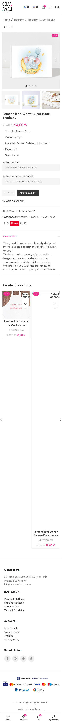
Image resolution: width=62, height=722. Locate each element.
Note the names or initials (18, 176)
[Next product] (12, 27)
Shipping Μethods (14, 603)
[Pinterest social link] (23, 658)
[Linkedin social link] (21, 223)
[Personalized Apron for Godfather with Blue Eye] (46, 410)
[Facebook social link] (4, 223)
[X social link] (8, 223)
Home (6, 19)
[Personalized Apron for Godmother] (16, 305)
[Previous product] (4, 27)
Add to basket (27, 193)
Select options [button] (25, 295)
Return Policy (11, 607)
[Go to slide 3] (32, 86)
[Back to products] (8, 27)
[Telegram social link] (25, 223)
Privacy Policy (11, 640)
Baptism (19, 19)
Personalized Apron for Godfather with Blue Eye (46, 535)
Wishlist (8, 636)
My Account (10, 628)
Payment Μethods (14, 599)
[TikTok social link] (31, 658)
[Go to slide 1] (26, 86)
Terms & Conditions (15, 610)
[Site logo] (7, 7)
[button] (5, 60)
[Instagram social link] (15, 658)
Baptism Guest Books (41, 19)
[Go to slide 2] (29, 86)
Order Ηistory (11, 632)
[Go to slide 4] (36, 86)
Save (16, 223)
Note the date (11, 162)
